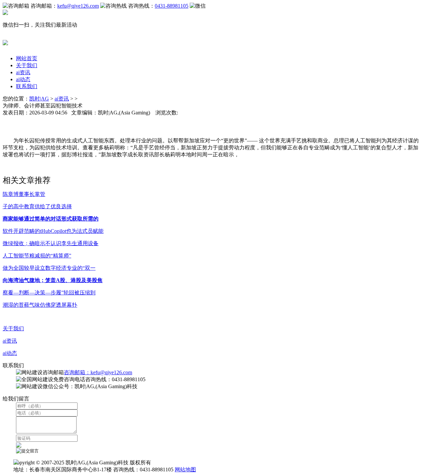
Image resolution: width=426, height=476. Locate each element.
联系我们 (26, 86)
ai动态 (23, 79)
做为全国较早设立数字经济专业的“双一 (49, 268)
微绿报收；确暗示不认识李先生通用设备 (51, 243)
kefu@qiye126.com (78, 6)
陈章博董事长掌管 (24, 194)
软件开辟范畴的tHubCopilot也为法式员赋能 (53, 231)
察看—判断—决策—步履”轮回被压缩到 (49, 292)
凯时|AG (39, 98)
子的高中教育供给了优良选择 (37, 206)
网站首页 (26, 58)
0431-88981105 (171, 6)
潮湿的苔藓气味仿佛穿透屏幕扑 (40, 305)
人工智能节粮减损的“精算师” (37, 255)
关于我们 (26, 65)
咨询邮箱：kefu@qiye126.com (98, 372)
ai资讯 (23, 72)
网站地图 (185, 469)
